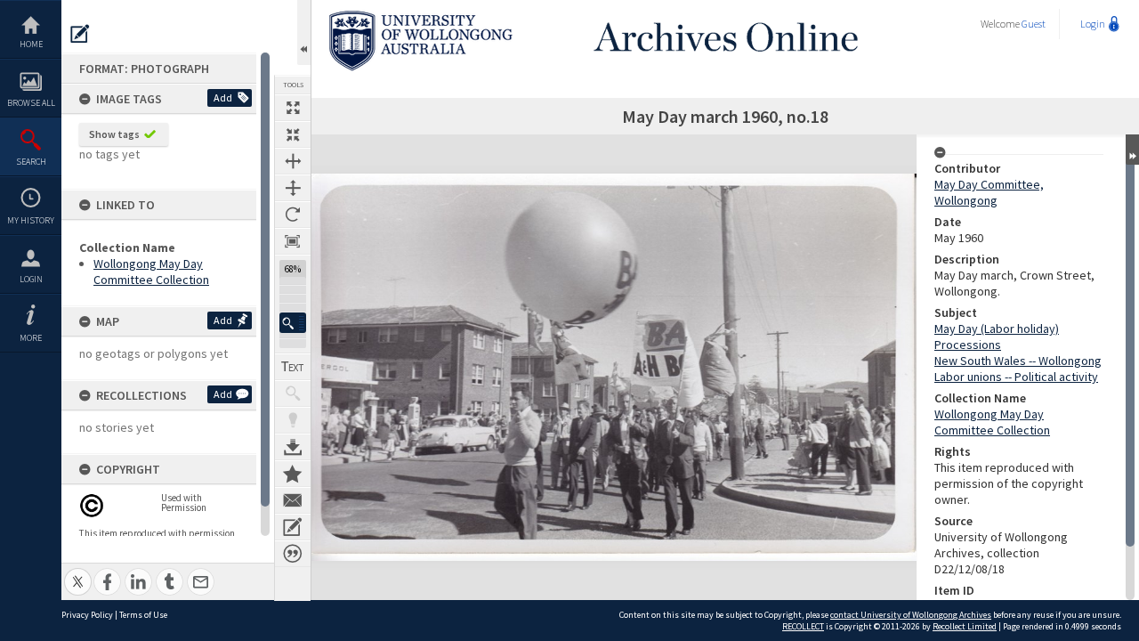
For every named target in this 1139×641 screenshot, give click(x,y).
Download (293, 447)
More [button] (31, 338)
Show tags (114, 134)
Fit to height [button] (293, 187)
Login (31, 279)
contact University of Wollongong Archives (910, 615)
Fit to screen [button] (293, 134)
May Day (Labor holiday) (996, 328)
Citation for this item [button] (293, 553)
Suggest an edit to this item (80, 34)
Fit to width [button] (293, 161)
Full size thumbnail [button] (293, 107)
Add (223, 97)
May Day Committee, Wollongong (989, 192)
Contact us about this (293, 500)
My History (30, 220)
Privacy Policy (87, 615)
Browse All (31, 103)
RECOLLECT (803, 626)
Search (31, 161)
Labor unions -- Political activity (1016, 377)
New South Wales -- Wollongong (1018, 361)
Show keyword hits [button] (293, 393)
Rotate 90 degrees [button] (293, 214)
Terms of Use (143, 615)
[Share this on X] (78, 572)
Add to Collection (293, 473)
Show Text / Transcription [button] (293, 366)
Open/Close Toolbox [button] (304, 32)
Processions (967, 345)
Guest (1034, 23)
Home (31, 44)
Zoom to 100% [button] (293, 241)
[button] (292, 322)
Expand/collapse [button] (1132, 149)
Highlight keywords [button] (293, 420)
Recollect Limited (965, 626)
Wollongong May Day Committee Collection (151, 272)
